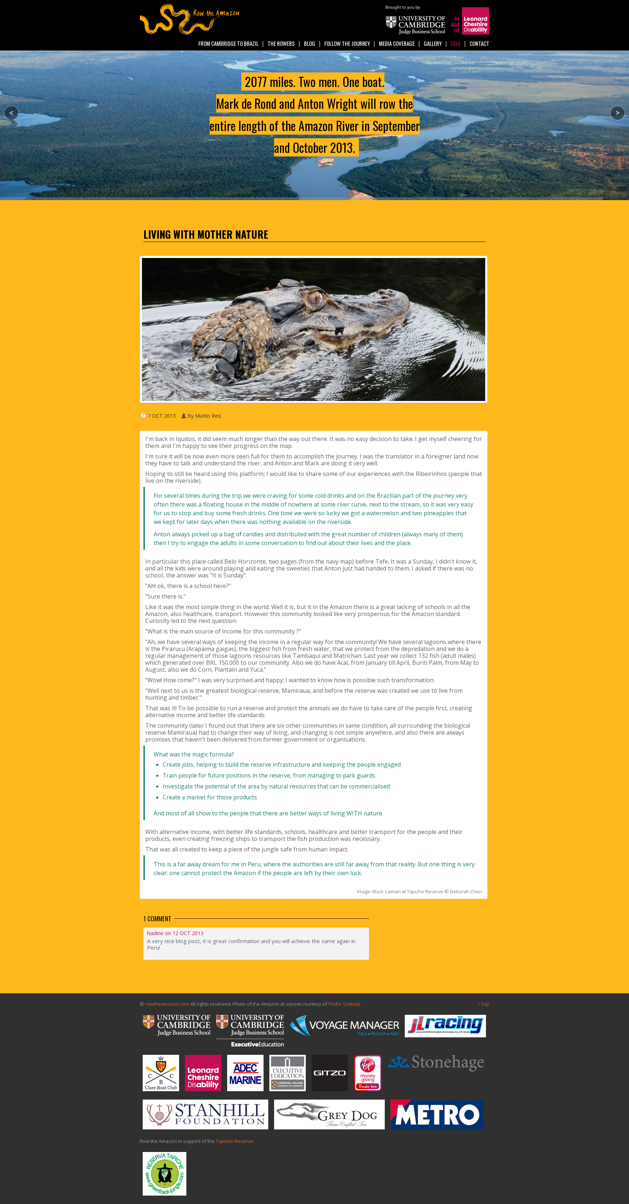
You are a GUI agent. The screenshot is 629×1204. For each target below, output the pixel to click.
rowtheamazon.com (167, 1004)
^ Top (483, 1004)
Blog (309, 43)
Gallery (433, 43)
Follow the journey (347, 43)
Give (455, 43)
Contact (479, 43)
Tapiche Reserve (234, 1141)
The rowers (281, 43)
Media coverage (397, 43)
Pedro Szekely (344, 1004)
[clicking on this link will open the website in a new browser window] (415, 32)
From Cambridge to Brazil (228, 43)
